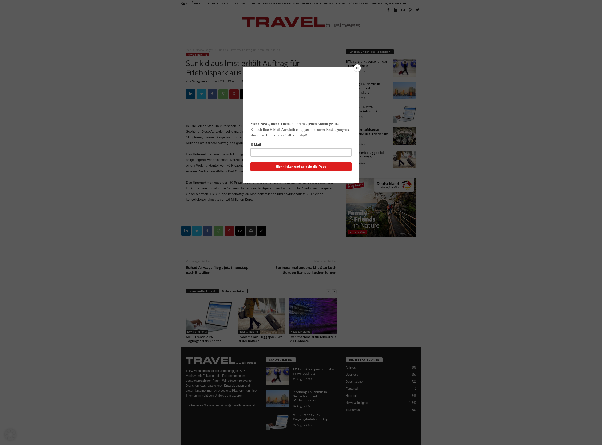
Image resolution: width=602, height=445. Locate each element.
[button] (10, 434)
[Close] (357, 68)
